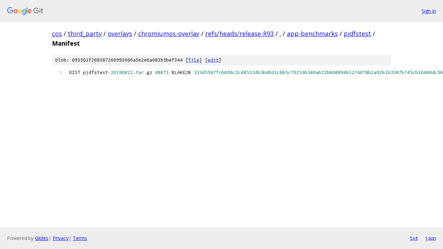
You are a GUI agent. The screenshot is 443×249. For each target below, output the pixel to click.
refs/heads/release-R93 (239, 33)
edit (213, 60)
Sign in (429, 11)
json (430, 238)
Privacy (61, 238)
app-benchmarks (312, 33)
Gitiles (41, 238)
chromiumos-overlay (168, 33)
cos (57, 33)
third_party (85, 33)
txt (414, 238)
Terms (80, 238)
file (193, 60)
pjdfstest (357, 33)
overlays (120, 33)
